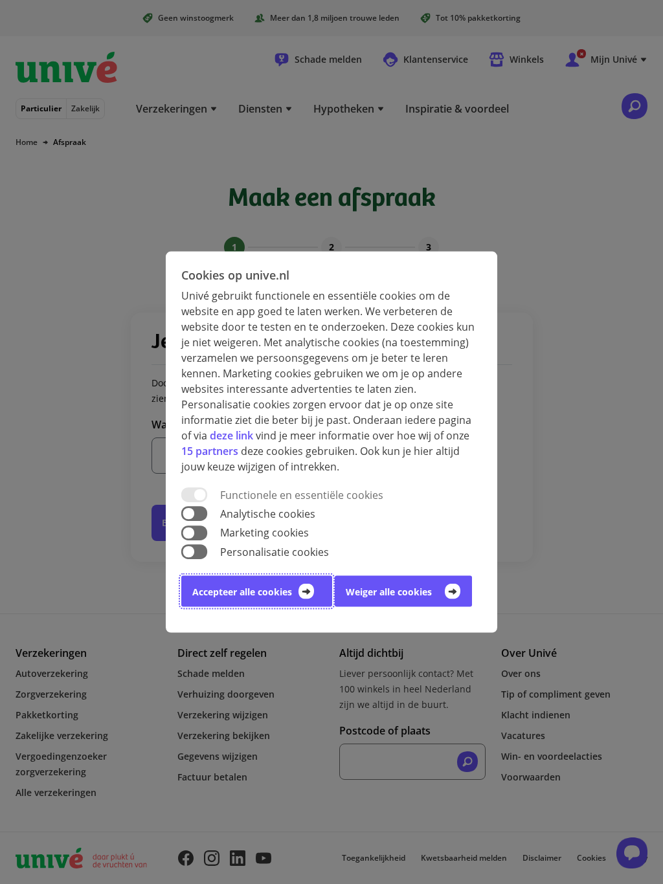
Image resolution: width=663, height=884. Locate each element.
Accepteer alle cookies (242, 591)
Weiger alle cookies (389, 591)
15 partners (209, 451)
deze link (231, 435)
